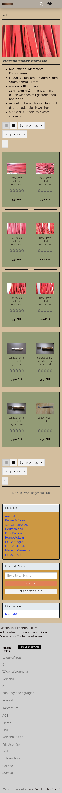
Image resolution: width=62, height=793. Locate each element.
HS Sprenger (14, 542)
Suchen (31, 584)
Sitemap (11, 613)
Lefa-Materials (15, 546)
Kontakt (7, 700)
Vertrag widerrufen (30, 647)
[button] (6, 125)
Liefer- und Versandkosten (7, 730)
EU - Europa (13, 533)
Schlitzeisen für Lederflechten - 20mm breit (45, 361)
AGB (5, 715)
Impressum (7, 708)
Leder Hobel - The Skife (45, 419)
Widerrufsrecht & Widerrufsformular (7, 664)
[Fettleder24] (6, 4)
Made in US (13, 554)
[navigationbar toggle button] (58, 4)
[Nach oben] (53, 788)
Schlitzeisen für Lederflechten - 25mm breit (16, 421)
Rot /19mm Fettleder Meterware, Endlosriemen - (45, 301)
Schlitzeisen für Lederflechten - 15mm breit (16, 361)
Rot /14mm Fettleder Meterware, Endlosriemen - (45, 241)
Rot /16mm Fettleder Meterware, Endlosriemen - (16, 301)
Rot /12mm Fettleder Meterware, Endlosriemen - (16, 241)
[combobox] (31, 125)
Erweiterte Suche (31, 591)
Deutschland (14, 529)
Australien (12, 516)
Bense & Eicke (15, 520)
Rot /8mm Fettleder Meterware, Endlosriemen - (16, 181)
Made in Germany (17, 550)
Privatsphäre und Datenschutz (7, 751)
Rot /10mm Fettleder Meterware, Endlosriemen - (45, 181)
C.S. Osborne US (16, 524)
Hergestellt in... (15, 537)
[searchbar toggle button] (41, 4)
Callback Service (7, 769)
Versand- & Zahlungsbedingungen (7, 686)
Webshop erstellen (15, 789)
